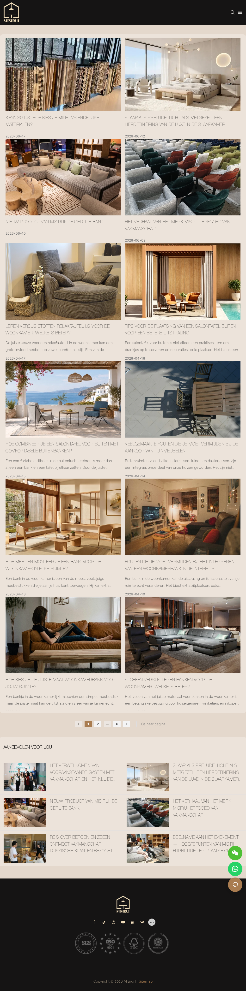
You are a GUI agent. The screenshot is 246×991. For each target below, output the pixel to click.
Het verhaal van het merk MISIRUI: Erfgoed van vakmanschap (177, 225)
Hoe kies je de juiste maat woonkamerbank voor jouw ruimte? (61, 683)
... (107, 723)
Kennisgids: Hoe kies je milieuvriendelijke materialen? (52, 121)
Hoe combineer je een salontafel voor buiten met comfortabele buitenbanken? (62, 448)
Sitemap (145, 981)
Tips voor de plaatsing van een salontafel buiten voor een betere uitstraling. (180, 330)
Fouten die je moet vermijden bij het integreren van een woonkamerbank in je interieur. (179, 565)
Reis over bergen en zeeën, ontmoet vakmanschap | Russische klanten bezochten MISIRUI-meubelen (84, 845)
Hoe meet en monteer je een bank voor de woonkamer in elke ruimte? (53, 565)
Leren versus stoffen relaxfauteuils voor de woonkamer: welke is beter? (58, 330)
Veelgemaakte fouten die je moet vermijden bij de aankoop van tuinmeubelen (181, 448)
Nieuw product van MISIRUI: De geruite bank (55, 222)
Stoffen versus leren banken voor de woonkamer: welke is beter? (168, 683)
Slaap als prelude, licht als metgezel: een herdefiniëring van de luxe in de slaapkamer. (176, 121)
